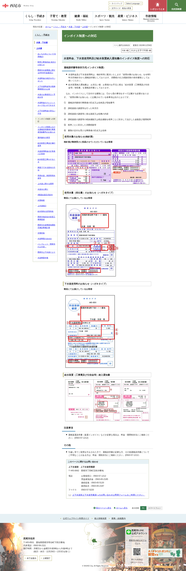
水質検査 (41, 200)
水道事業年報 (43, 258)
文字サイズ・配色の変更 (121, 8)
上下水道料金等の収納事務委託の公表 (46, 88)
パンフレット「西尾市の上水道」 (46, 245)
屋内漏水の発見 (44, 138)
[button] (157, 6)
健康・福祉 (81, 17)
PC (143, 508)
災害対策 (41, 233)
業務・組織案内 (118, 518)
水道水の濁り (43, 189)
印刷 (124, 50)
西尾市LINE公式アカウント (138, 541)
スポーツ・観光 (105, 17)
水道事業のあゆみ (45, 239)
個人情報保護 (100, 518)
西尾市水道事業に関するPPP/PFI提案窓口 (46, 71)
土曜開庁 (46, 558)
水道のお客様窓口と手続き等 (46, 96)
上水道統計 (42, 206)
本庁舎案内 (31, 558)
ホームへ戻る (122, 508)
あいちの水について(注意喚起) (47, 55)
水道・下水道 (74, 27)
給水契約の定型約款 (46, 211)
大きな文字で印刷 (139, 50)
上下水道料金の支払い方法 (46, 112)
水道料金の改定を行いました (46, 79)
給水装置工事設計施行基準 (46, 144)
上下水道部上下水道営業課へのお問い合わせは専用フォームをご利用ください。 (108, 495)
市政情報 (151, 18)
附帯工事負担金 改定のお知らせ (47, 63)
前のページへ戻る (103, 508)
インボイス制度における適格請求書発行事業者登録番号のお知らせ (46, 129)
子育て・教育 (58, 17)
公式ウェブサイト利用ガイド (76, 518)
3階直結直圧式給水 (45, 195)
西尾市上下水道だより (46, 252)
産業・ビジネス (128, 17)
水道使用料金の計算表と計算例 (46, 152)
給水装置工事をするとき (46, 160)
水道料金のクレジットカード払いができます (46, 104)
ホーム (48, 27)
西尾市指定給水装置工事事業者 (46, 218)
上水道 (85, 27)
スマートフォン (154, 508)
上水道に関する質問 (46, 184)
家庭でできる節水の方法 (46, 169)
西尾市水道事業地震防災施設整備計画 (46, 226)
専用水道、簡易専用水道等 (46, 177)
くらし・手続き (59, 27)
